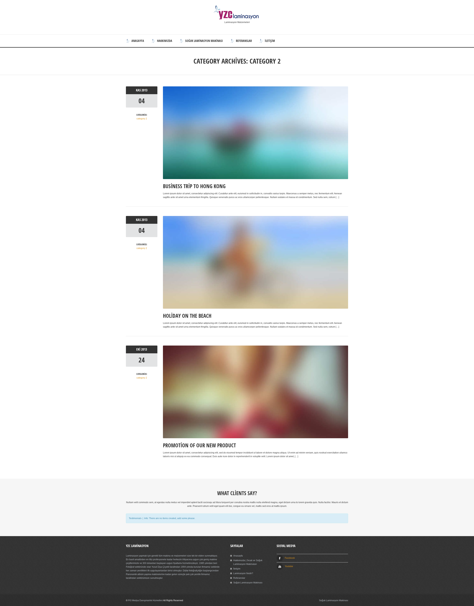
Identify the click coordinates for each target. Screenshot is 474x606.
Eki (138, 349)
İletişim (270, 41)
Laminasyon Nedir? (243, 573)
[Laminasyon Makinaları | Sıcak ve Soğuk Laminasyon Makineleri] (237, 18)
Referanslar (244, 41)
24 (141, 359)
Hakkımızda (164, 41)
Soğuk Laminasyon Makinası (204, 41)
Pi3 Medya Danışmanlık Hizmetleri (145, 600)
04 (141, 100)
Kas (138, 90)
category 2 (141, 118)
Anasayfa (137, 41)
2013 (144, 90)
